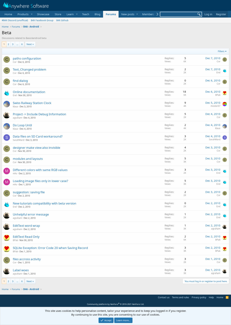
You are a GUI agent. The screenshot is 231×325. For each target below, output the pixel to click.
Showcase (43, 14)
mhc (15, 173)
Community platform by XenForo (115, 304)
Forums (111, 14)
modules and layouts (28, 159)
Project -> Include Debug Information (39, 114)
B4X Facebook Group (42, 20)
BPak (217, 94)
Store (58, 14)
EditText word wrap (26, 225)
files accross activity (27, 259)
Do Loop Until (22, 125)
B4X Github (62, 20)
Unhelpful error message (31, 214)
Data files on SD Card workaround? (37, 136)
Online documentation (29, 92)
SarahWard (18, 140)
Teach (85, 14)
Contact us (163, 297)
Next (29, 44)
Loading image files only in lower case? (40, 181)
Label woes (21, 270)
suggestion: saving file (29, 192)
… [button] (17, 44)
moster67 (215, 105)
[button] (24, 14)
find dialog (20, 81)
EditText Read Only (26, 237)
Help (211, 297)
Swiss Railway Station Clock (32, 103)
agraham (17, 117)
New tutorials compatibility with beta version (44, 203)
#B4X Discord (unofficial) (15, 20)
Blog (97, 14)
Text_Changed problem (29, 69)
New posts (127, 14)
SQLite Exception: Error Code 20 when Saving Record (50, 248)
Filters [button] (221, 51)
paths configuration (27, 58)
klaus (15, 106)
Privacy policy (199, 297)
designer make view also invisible (36, 147)
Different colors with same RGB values (40, 170)
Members (148, 14)
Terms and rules (180, 297)
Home (8, 14)
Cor (14, 62)
